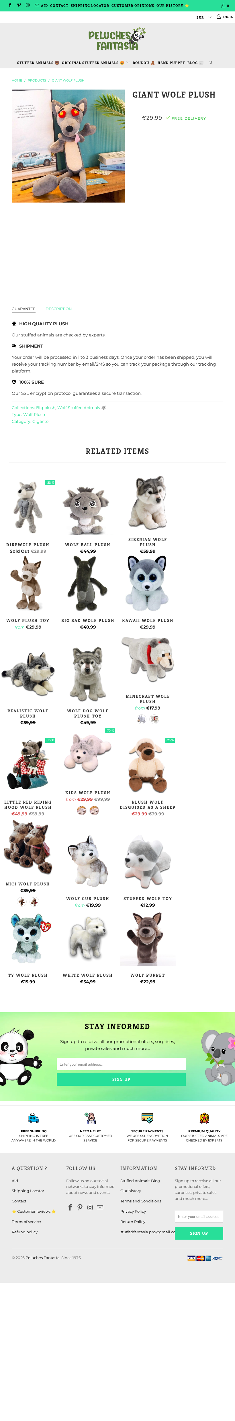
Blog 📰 (195, 62)
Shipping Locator (90, 5)
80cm (173, 143)
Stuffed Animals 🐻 (38, 62)
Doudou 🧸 (144, 62)
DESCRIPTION (59, 308)
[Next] (119, 146)
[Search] (212, 62)
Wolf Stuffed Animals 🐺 (81, 407)
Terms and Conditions (140, 1201)
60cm (154, 143)
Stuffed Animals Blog (140, 1180)
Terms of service (26, 1221)
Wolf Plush (34, 414)
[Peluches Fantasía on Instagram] (27, 5)
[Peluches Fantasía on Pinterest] (18, 5)
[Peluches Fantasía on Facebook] (9, 5)
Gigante (40, 421)
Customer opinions (132, 5)
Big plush (45, 407)
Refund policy (25, 1232)
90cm (191, 143)
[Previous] (17, 146)
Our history (130, 1190)
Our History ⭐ (172, 5)
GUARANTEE (24, 308)
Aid (44, 5)
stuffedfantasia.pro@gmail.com (149, 1232)
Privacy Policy (133, 1211)
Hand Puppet (171, 62)
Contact (59, 5)
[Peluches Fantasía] (117, 39)
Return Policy (132, 1221)
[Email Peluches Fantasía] (36, 5)
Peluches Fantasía (43, 1257)
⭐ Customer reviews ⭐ (34, 1211)
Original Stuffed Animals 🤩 (94, 62)
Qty (174, 187)
